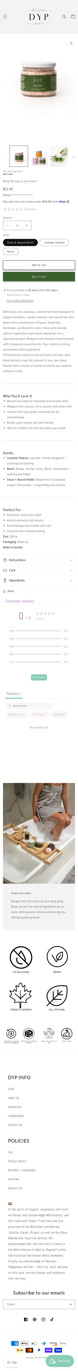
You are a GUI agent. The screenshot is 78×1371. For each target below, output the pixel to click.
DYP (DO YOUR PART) (43, 1357)
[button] (5, 16)
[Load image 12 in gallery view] (59, 156)
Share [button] (11, 591)
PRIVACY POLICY (17, 1161)
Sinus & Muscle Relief (20, 242)
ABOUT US (13, 1098)
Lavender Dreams (54, 242)
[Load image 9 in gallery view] (39, 156)
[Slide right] (73, 157)
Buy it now (39, 276)
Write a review (39, 677)
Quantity (7, 217)
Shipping (7, 194)
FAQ (10, 1152)
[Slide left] (4, 157)
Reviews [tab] (14, 693)
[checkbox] (59, 714)
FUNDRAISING (16, 1116)
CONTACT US (15, 1125)
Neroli (10, 251)
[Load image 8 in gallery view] (19, 156)
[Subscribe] (70, 1304)
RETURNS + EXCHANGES (22, 1170)
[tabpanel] (39, 736)
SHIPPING (13, 1179)
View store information (20, 300)
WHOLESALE (15, 1107)
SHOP (11, 1089)
